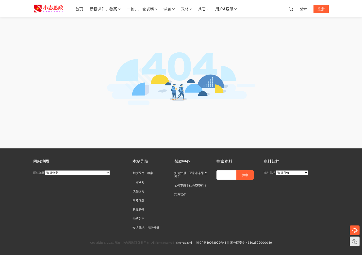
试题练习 (138, 191)
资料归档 (269, 173)
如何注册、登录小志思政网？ (190, 174)
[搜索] (290, 8)
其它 (202, 8)
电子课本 (138, 218)
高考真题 (138, 200)
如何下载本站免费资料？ (190, 185)
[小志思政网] (49, 8)
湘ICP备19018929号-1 (211, 242)
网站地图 (39, 173)
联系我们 (180, 194)
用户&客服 (224, 8)
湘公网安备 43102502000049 (251, 242)
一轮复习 (138, 182)
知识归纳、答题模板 (145, 227)
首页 (79, 8)
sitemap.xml (184, 242)
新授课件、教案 (103, 8)
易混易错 (138, 209)
